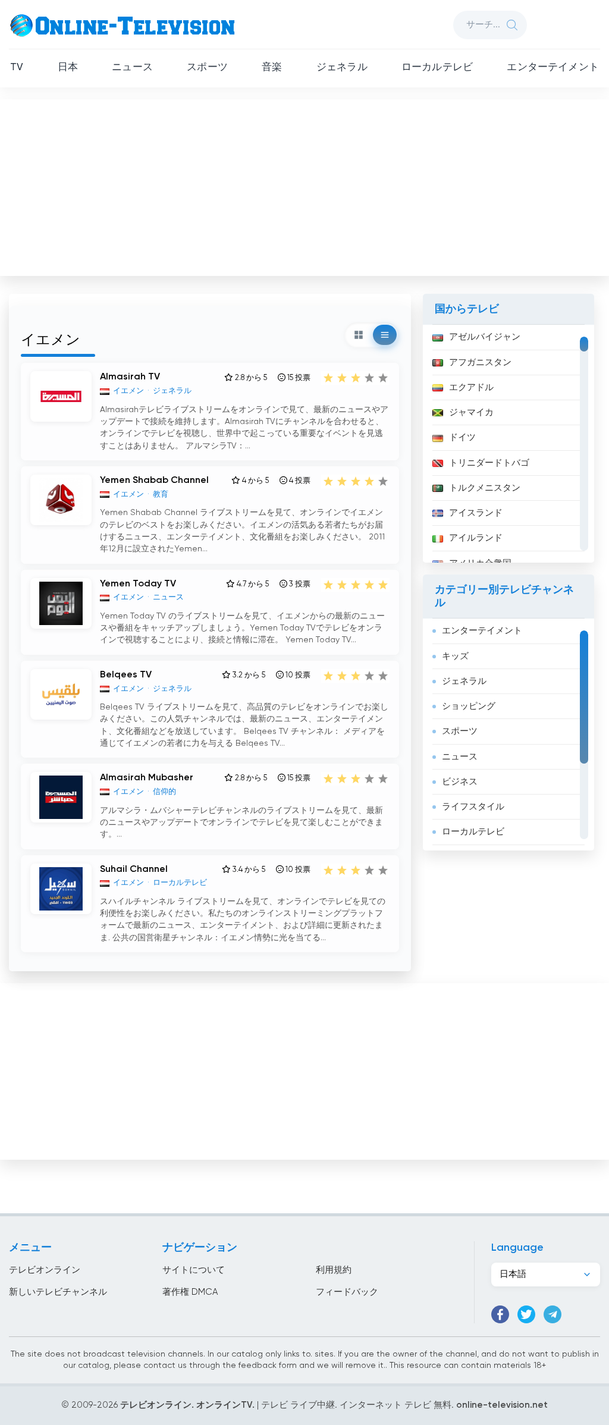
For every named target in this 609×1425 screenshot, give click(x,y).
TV (16, 67)
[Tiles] (359, 335)
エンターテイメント (553, 67)
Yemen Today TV (138, 584)
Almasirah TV (130, 377)
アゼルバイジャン (484, 336)
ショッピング (468, 706)
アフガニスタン (480, 362)
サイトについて (193, 1270)
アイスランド (476, 513)
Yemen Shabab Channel (154, 480)
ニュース (132, 67)
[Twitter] (526, 1314)
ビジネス (460, 781)
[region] (508, 444)
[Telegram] (552, 1314)
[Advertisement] (305, 185)
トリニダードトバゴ (489, 463)
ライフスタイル (473, 806)
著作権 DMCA (190, 1292)
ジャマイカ (471, 412)
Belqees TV (126, 675)
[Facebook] (500, 1314)
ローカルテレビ (437, 67)
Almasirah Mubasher (146, 778)
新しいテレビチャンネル (58, 1292)
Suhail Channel (134, 869)
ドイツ (462, 437)
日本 (68, 67)
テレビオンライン (44, 1270)
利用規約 (333, 1270)
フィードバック (347, 1292)
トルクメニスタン (484, 488)
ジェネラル (342, 67)
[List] (385, 335)
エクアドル (471, 387)
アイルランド (476, 537)
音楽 (272, 67)
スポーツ (207, 67)
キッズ (455, 656)
